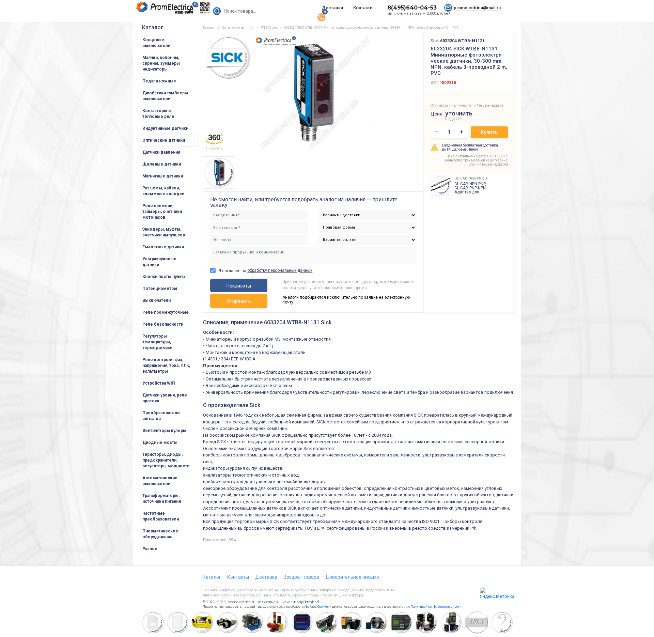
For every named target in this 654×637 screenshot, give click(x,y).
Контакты (363, 7)
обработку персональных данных (279, 270)
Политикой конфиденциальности (436, 606)
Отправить (239, 301)
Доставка (332, 7)
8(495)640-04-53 (412, 7)
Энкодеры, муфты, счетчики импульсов (163, 232)
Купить (489, 132)
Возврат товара (301, 577)
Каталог (152, 27)
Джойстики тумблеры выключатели (165, 96)
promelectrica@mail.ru (477, 7)
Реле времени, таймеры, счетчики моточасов (162, 211)
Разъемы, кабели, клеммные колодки (163, 191)
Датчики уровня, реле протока (164, 398)
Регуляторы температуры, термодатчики (157, 342)
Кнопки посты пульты (164, 276)
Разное (149, 548)
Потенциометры (159, 288)
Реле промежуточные (165, 312)
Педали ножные (159, 81)
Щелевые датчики (161, 164)
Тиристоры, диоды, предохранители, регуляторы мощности (165, 460)
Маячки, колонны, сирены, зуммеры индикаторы (161, 63)
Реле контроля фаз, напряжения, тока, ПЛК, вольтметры (166, 365)
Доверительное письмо (352, 577)
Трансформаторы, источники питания (161, 498)
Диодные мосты (159, 442)
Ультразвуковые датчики (159, 262)
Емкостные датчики (163, 247)
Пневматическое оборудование (160, 534)
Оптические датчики (163, 140)
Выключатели (156, 300)
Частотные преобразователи (160, 516)
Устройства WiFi (158, 383)
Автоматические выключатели (159, 481)
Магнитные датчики (162, 176)
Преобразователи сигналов (161, 415)
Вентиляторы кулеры (164, 430)
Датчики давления (161, 152)
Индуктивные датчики (165, 128)
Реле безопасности (162, 324)
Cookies (323, 606)
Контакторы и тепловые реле (158, 113)
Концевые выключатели (156, 42)
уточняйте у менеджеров (488, 164)
